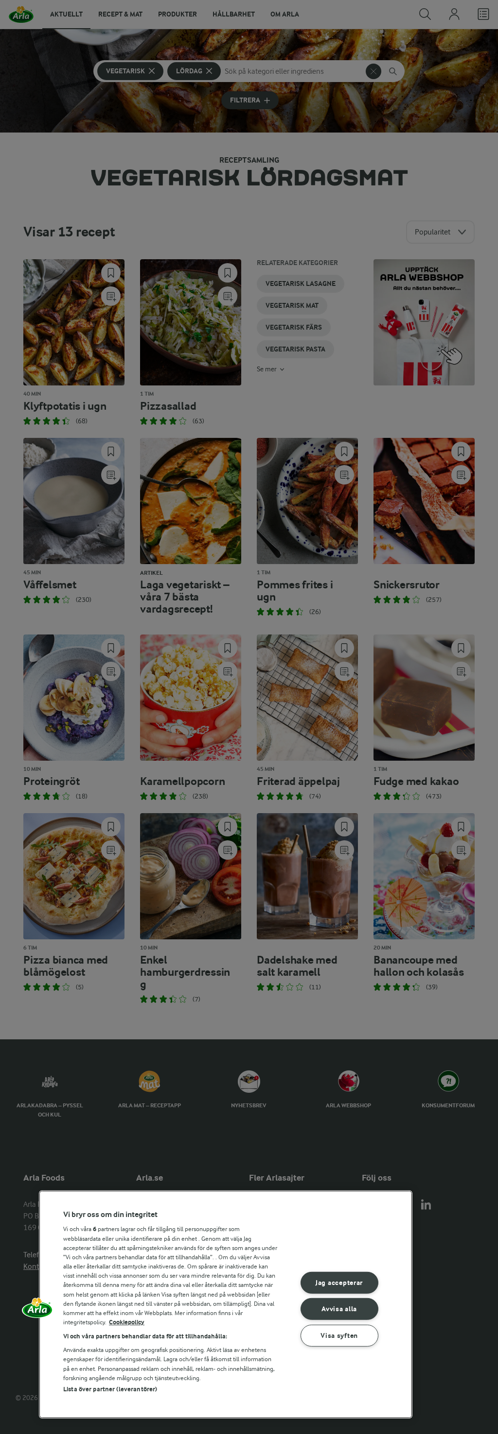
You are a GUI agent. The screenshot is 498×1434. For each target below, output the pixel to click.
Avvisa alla (339, 1309)
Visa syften (339, 1336)
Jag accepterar (339, 1283)
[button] (37, 1311)
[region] (225, 1304)
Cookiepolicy (126, 1322)
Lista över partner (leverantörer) (110, 1389)
